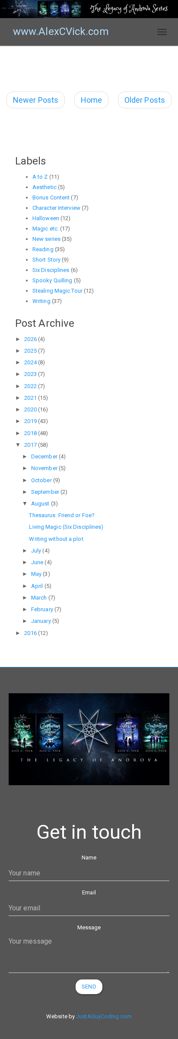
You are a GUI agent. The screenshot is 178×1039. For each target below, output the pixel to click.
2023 (31, 374)
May (37, 574)
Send (89, 986)
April (37, 586)
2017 (31, 445)
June (38, 562)
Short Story (46, 259)
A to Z (40, 177)
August (41, 503)
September (45, 492)
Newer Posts (35, 99)
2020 (31, 409)
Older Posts (144, 99)
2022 (31, 386)
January (41, 621)
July (37, 550)
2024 (31, 362)
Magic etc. (45, 228)
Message (89, 927)
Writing (41, 301)
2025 (31, 350)
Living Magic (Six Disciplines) (66, 527)
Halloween (45, 218)
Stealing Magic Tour (57, 290)
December (45, 456)
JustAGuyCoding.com (104, 1016)
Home (91, 99)
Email (89, 892)
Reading (43, 249)
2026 (31, 339)
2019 (31, 421)
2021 (31, 398)
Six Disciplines (51, 270)
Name (89, 857)
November (45, 468)
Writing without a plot (56, 539)
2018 (31, 433)
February (42, 609)
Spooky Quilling (52, 280)
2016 (31, 633)
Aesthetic (44, 187)
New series (46, 239)
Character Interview (56, 208)
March (39, 597)
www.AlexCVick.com (61, 31)
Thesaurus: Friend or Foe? (62, 515)
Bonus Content (51, 197)
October (42, 480)
